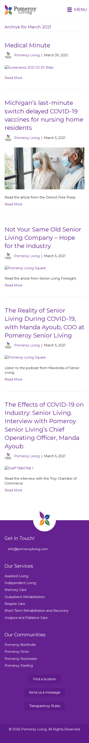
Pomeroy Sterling (19, 666)
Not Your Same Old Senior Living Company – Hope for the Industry (43, 238)
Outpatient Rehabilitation (25, 597)
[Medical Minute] (29, 67)
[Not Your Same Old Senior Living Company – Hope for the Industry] (25, 268)
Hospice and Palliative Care (26, 618)
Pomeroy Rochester (21, 659)
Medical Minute (27, 45)
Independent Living (20, 583)
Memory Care (15, 590)
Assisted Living (16, 576)
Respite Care (15, 604)
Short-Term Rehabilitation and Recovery (36, 611)
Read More (13, 78)
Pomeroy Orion (17, 652)
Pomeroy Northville (20, 645)
